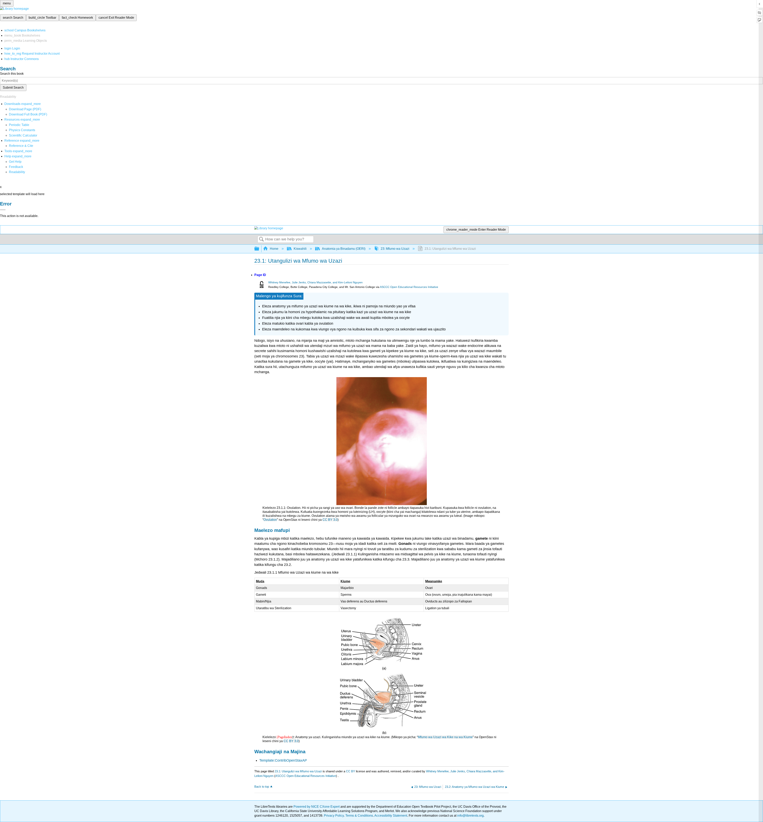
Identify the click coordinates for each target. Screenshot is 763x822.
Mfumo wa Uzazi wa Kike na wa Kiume (445, 737)
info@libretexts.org (470, 815)
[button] (16, 166)
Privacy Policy (334, 815)
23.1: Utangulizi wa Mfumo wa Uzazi (298, 771)
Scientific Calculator (23, 135)
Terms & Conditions (359, 815)
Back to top (261, 786)
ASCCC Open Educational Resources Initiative (409, 287)
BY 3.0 (294, 741)
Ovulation (270, 519)
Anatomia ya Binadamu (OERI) (343, 248)
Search (261, 239)
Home (274, 248)
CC (286, 741)
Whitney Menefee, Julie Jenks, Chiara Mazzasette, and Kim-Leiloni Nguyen (315, 282)
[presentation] (285, 737)
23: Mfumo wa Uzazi (395, 248)
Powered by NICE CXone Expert (316, 806)
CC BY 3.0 (330, 519)
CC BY (351, 771)
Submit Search (13, 87)
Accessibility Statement (390, 815)
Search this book (12, 73)
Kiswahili (300, 248)
